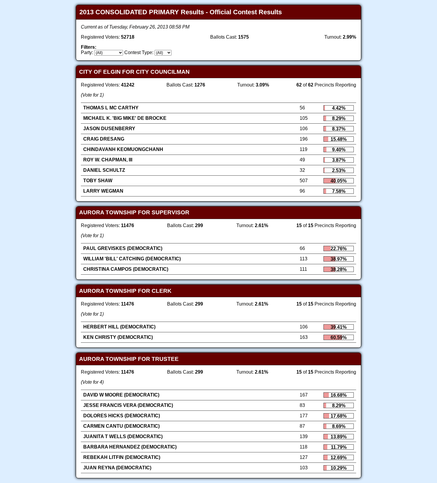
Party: (87, 52)
